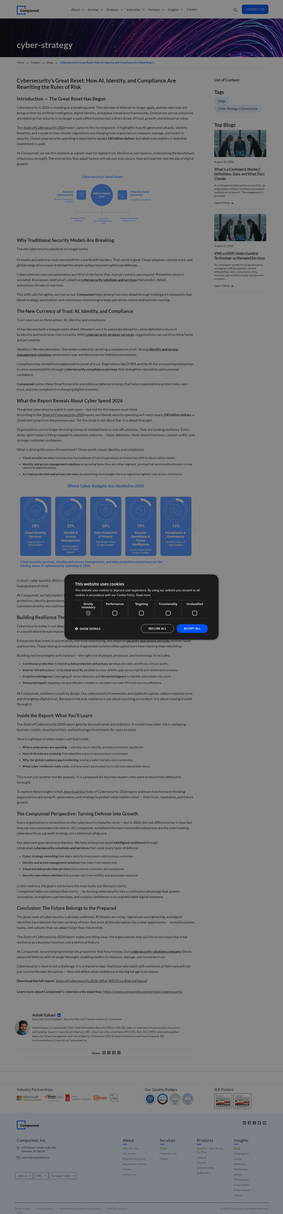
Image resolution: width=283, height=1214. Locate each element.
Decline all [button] (157, 628)
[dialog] (141, 607)
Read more (143, 595)
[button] (87, 628)
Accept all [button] (192, 628)
